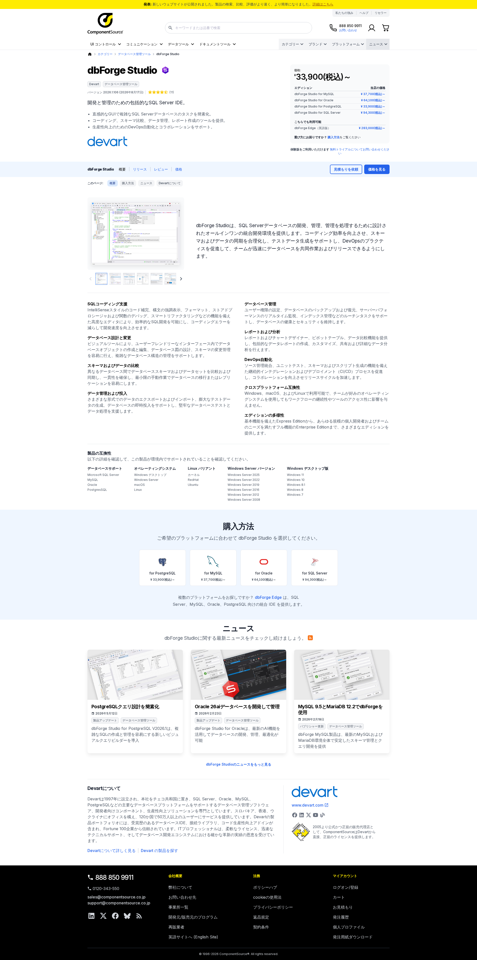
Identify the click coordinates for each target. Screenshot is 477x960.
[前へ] (99, 233)
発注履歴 (341, 917)
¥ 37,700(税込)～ (373, 94)
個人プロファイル (349, 926)
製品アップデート (105, 720)
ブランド (315, 44)
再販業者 (176, 926)
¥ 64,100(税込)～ (373, 100)
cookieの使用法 (267, 897)
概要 (113, 183)
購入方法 (334, 137)
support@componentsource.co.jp (118, 902)
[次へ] (172, 233)
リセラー (381, 13)
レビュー (161, 169)
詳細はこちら (323, 4)
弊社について (180, 887)
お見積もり (343, 907)
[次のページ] (181, 279)
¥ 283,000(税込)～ (372, 128)
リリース (140, 169)
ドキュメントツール (215, 44)
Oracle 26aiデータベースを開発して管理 (237, 707)
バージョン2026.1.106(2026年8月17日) (115, 92)
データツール (178, 44)
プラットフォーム (346, 44)
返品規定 (261, 917)
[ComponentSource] (105, 24)
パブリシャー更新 (312, 726)
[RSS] (139, 916)
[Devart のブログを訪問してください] (322, 815)
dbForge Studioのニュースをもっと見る (238, 764)
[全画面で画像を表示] (135, 233)
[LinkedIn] (91, 916)
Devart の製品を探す (159, 850)
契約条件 (261, 926)
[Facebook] (115, 916)
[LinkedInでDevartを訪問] (302, 815)
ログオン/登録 (345, 887)
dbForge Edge (268, 597)
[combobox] (238, 28)
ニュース (376, 44)
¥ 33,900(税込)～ (373, 106)
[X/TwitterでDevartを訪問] (309, 815)
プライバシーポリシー (273, 907)
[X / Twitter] (103, 916)
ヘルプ (363, 13)
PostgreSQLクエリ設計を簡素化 (125, 707)
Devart (94, 84)
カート (339, 897)
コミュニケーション (142, 44)
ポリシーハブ (265, 887)
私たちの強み (344, 13)
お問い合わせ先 (182, 897)
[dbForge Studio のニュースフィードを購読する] (310, 637)
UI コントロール (103, 44)
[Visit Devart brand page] (107, 141)
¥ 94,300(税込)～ (373, 112)
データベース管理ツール (134, 54)
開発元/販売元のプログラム (193, 917)
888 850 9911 (114, 877)
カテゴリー (290, 44)
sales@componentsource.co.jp (116, 896)
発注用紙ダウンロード (353, 936)
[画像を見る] (101, 279)
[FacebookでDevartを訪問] (295, 815)
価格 (178, 169)
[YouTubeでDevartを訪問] (315, 815)
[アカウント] (372, 28)
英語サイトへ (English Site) (193, 936)
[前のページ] (90, 279)
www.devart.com (307, 805)
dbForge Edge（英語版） (312, 128)
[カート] (386, 28)
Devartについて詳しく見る (111, 850)
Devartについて (170, 183)
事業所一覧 (178, 907)
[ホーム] (89, 54)
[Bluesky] (127, 916)
